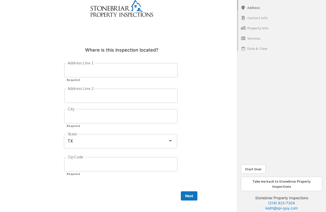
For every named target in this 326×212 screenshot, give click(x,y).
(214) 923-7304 (281, 203)
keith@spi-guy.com (281, 208)
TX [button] (70, 141)
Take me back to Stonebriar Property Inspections (281, 184)
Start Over (253, 169)
